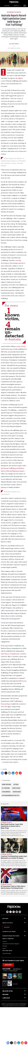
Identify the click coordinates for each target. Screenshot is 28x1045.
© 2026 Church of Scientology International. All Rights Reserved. (14, 1003)
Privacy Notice (5, 1005)
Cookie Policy (11, 1005)
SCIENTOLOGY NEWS (9, 931)
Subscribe (8, 964)
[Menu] (24, 6)
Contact (4, 941)
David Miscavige (6, 953)
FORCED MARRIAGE (6, 791)
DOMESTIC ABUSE (16, 788)
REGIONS (5, 994)
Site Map (4, 946)
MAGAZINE (6, 969)
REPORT (7, 927)
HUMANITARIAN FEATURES (10, 935)
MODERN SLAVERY (17, 791)
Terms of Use (17, 1005)
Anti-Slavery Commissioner (10, 654)
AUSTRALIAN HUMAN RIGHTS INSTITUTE (10, 795)
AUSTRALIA (16, 784)
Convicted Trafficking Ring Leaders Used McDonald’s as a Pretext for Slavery (14, 857)
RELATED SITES (7, 991)
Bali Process (22, 681)
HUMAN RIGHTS (14, 12)
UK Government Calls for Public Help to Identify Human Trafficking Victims (13, 887)
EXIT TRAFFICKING (6, 788)
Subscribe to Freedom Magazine (10, 943)
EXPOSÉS (7, 5)
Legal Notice (22, 1005)
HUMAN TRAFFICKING (6, 784)
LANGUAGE (6, 998)
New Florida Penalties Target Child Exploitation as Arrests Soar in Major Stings (12, 826)
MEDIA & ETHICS (18, 5)
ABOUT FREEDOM (8, 938)
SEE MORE (15, 984)
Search (4, 948)
